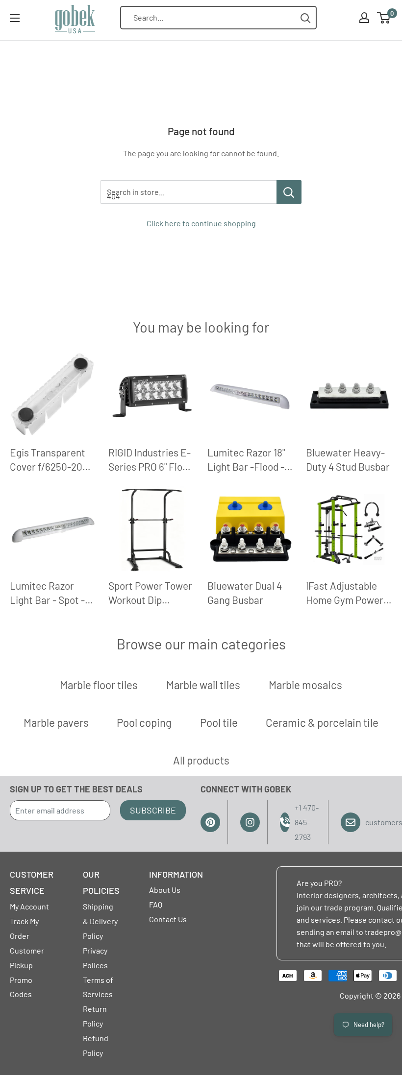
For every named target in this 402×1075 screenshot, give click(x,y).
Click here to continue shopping (201, 223)
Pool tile (219, 722)
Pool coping (144, 722)
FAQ (155, 904)
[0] (384, 18)
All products (201, 760)
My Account (29, 906)
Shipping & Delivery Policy (100, 921)
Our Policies (101, 882)
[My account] (364, 17)
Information (176, 874)
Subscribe (153, 810)
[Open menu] (15, 18)
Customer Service (31, 882)
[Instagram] (250, 822)
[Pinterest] (210, 822)
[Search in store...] (289, 192)
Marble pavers (56, 722)
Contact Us (168, 919)
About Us (164, 889)
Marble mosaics (305, 684)
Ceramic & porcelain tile (322, 722)
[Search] (306, 18)
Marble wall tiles (203, 684)
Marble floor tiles (99, 684)
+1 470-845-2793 (307, 822)
